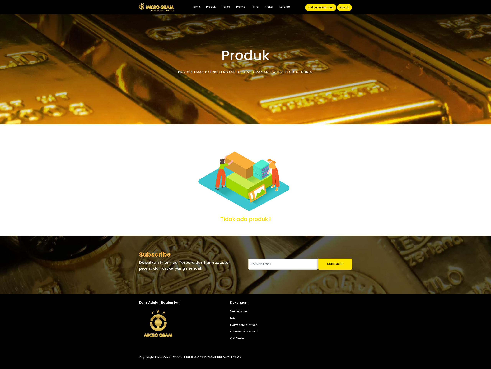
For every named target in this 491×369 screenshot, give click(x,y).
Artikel (269, 7)
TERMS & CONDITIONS (200, 357)
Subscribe (335, 264)
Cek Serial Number (320, 7)
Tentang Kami (238, 311)
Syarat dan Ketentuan (243, 324)
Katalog (284, 7)
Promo (241, 7)
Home (197, 7)
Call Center (237, 338)
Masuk (344, 7)
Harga (226, 7)
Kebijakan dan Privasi (243, 331)
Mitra (255, 7)
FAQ (232, 318)
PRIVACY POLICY (229, 357)
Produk (211, 7)
